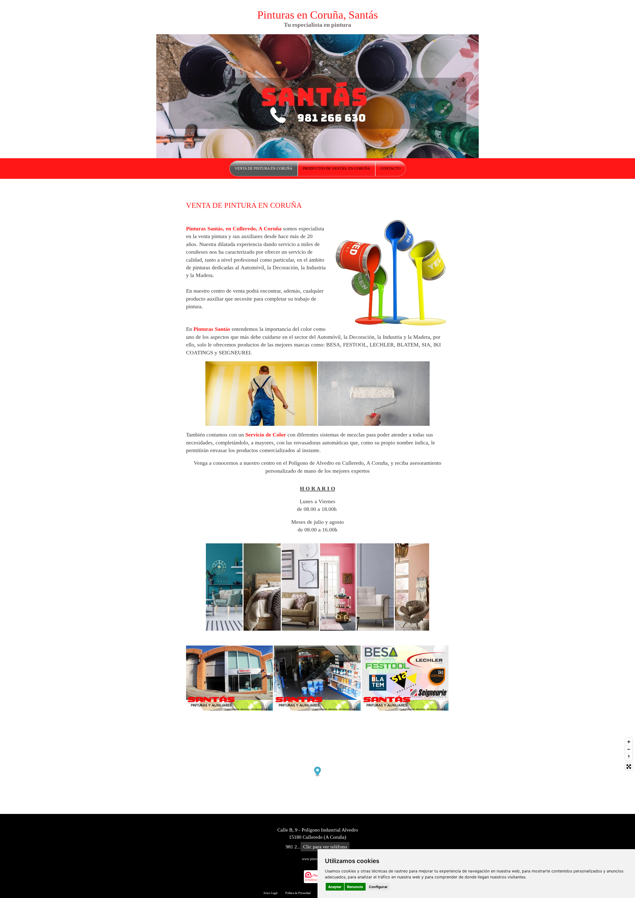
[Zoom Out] (629, 749)
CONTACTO (391, 168)
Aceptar (335, 887)
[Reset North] (629, 756)
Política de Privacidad (298, 893)
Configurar (378, 887)
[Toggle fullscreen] (629, 766)
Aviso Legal (270, 893)
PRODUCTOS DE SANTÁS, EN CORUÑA (336, 168)
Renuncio (355, 887)
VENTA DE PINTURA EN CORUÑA (263, 168)
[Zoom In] (629, 741)
